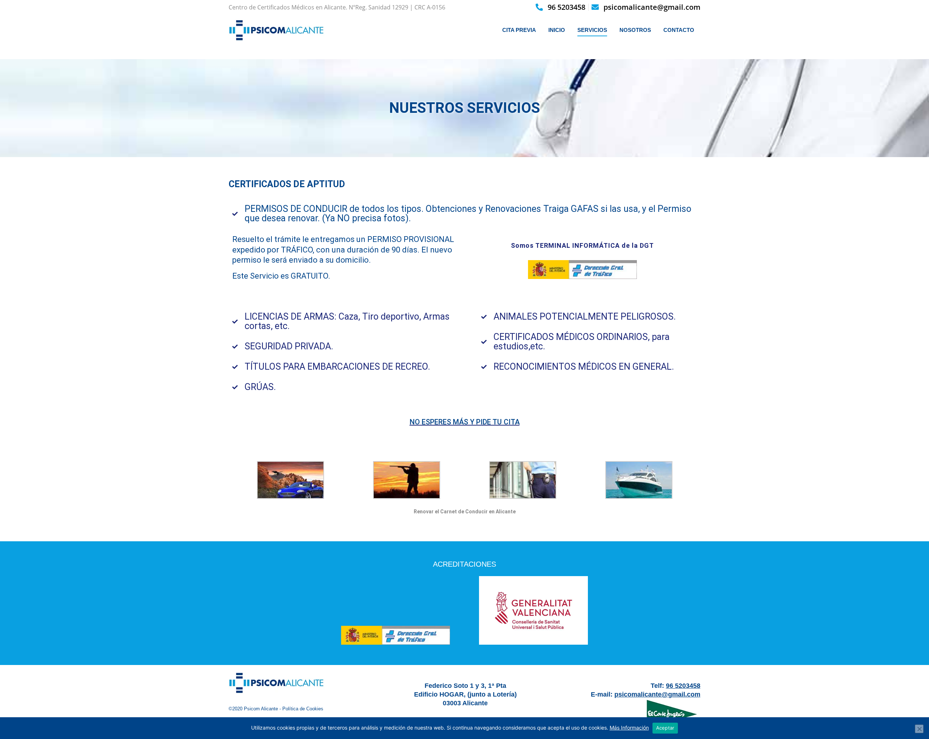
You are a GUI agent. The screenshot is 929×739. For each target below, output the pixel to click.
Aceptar (665, 728)
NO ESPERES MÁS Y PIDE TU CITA (465, 422)
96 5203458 (566, 7)
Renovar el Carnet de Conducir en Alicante (465, 511)
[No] (919, 728)
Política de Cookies (302, 708)
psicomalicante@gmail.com (651, 7)
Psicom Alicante (261, 708)
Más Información (629, 727)
